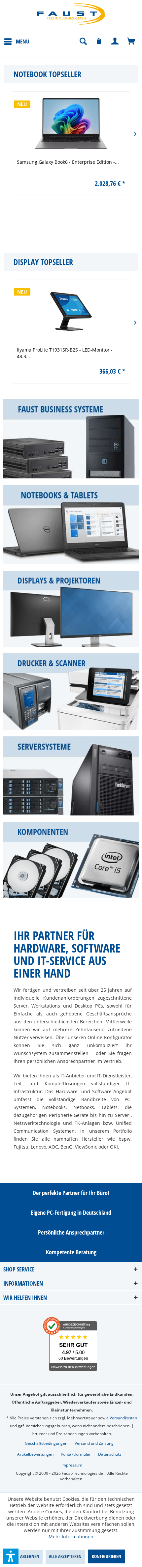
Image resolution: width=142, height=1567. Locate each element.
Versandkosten (123, 1418)
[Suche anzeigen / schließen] (82, 41)
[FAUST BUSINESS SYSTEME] (71, 438)
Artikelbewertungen (35, 1454)
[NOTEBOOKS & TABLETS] (71, 524)
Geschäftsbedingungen (46, 1443)
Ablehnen (29, 1556)
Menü (22, 41)
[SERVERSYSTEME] (71, 776)
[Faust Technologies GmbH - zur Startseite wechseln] (71, 14)
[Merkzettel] (99, 41)
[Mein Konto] (115, 41)
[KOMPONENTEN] (71, 860)
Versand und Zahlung (94, 1443)
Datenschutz (109, 1454)
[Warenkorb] (131, 41)
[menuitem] (16, 41)
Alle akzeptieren (65, 1556)
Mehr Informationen (71, 1536)
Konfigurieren (106, 1556)
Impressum (71, 1465)
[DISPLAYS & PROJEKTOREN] (71, 609)
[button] (10, 1556)
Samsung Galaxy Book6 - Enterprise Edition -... (85, 162)
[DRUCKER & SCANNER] (71, 691)
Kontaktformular (76, 1454)
